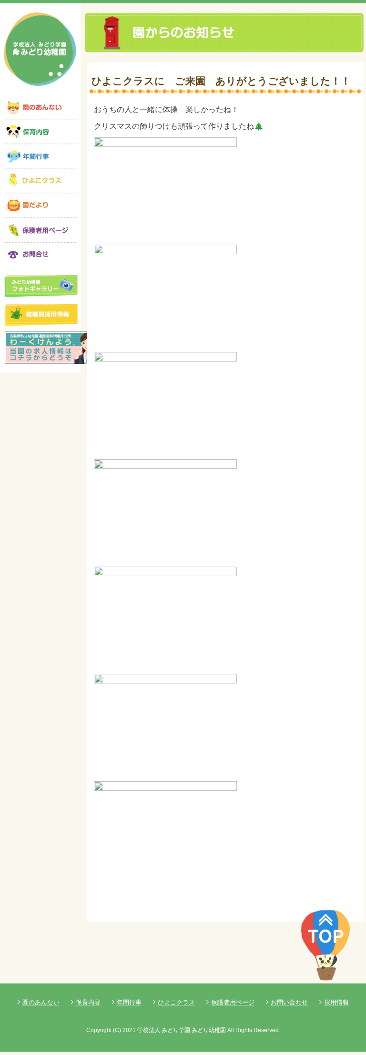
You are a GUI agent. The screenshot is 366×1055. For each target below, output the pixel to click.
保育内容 (88, 1002)
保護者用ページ (232, 1002)
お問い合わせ (289, 1002)
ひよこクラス (176, 1002)
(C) (117, 1030)
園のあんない (41, 1002)
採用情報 (336, 1002)
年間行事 (129, 1002)
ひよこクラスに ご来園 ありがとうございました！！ (221, 80)
